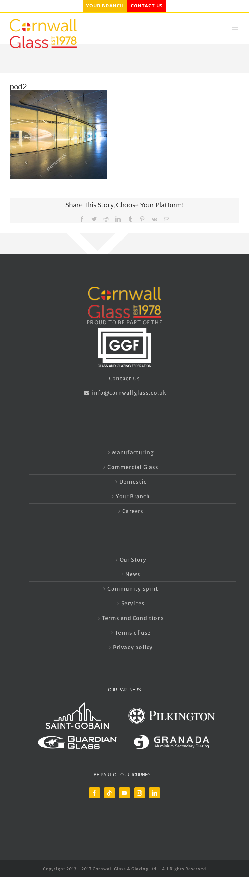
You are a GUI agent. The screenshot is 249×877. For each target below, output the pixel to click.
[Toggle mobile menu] (235, 29)
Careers (132, 511)
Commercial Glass (132, 467)
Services (133, 603)
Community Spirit (132, 589)
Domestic (133, 481)
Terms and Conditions (133, 618)
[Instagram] (139, 792)
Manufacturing (133, 452)
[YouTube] (124, 792)
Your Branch (133, 496)
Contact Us (124, 378)
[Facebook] (94, 792)
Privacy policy (133, 647)
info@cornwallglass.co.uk (128, 392)
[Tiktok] (109, 792)
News (133, 574)
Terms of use (133, 632)
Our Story (133, 559)
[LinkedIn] (154, 792)
